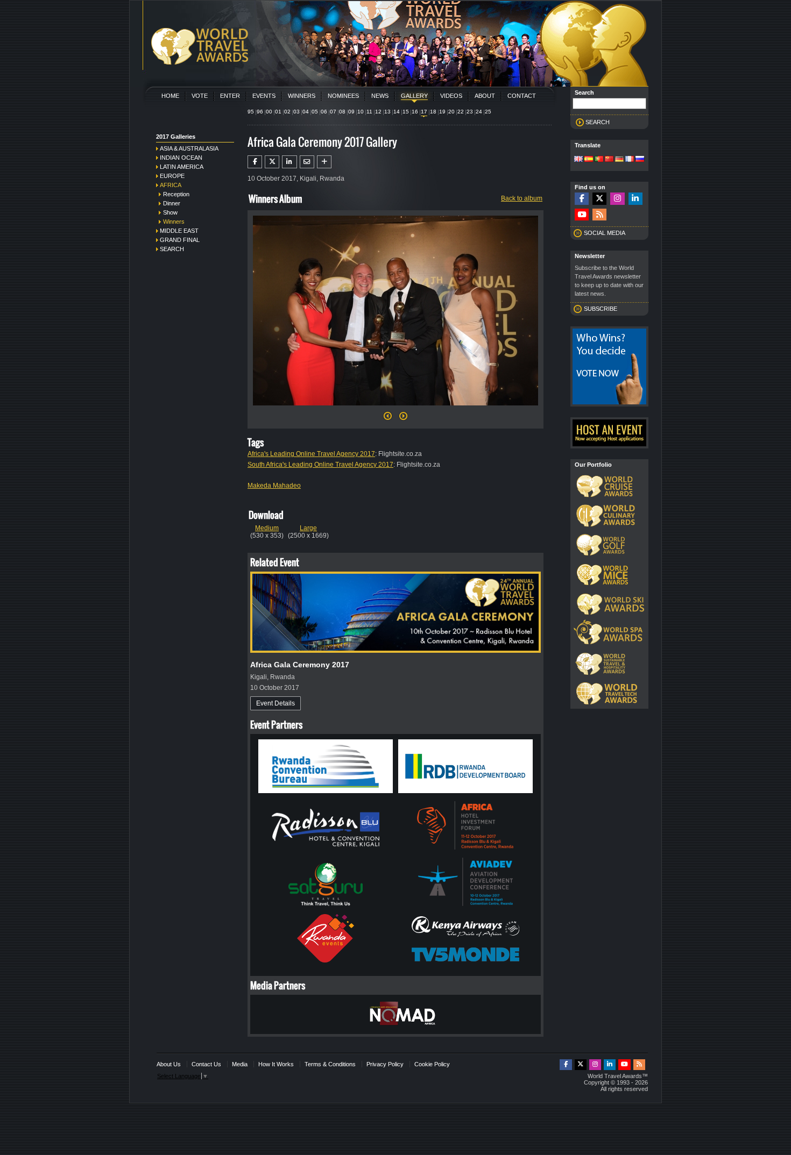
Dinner (171, 203)
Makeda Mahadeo (274, 485)
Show (170, 212)
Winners (301, 95)
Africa (170, 185)
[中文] (609, 159)
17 (424, 112)
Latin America (181, 166)
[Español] (588, 159)
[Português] (599, 159)
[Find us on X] (599, 198)
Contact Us (206, 1064)
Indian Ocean (181, 157)
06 (324, 112)
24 (479, 112)
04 (305, 112)
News (380, 95)
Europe (172, 176)
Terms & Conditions (330, 1064)
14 (396, 112)
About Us (169, 1064)
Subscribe (600, 308)
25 (488, 112)
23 (470, 112)
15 (405, 112)
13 (387, 112)
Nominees (343, 95)
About (485, 95)
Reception (176, 194)
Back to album (521, 198)
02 (287, 112)
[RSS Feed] (599, 215)
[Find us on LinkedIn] (635, 198)
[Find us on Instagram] (617, 198)
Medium (267, 528)
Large (308, 528)
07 (333, 112)
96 (260, 112)
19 (442, 112)
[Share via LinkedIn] (289, 162)
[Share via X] (272, 162)
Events (264, 95)
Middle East (179, 230)
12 (378, 112)
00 (269, 112)
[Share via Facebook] (255, 162)
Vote (200, 95)
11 (369, 112)
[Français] (629, 159)
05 (315, 112)
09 (351, 112)
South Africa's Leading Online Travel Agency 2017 (320, 464)
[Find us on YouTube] (582, 215)
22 (460, 112)
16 (415, 112)
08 (342, 112)
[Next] (395, 408)
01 (278, 112)
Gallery (414, 95)
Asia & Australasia (189, 148)
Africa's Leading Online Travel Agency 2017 (311, 454)
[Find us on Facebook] (582, 198)
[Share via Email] (307, 162)
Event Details (275, 703)
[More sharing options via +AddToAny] (324, 162)
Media (240, 1064)
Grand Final (180, 240)
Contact (521, 95)
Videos (451, 95)
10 (360, 112)
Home (170, 95)
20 (451, 112)
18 (433, 112)
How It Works (276, 1064)
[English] (578, 159)
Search (172, 249)
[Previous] (388, 419)
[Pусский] (639, 159)
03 (296, 112)
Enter (230, 95)
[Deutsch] (619, 159)
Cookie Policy (432, 1064)
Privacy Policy (385, 1064)
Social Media (604, 233)
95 (251, 112)
